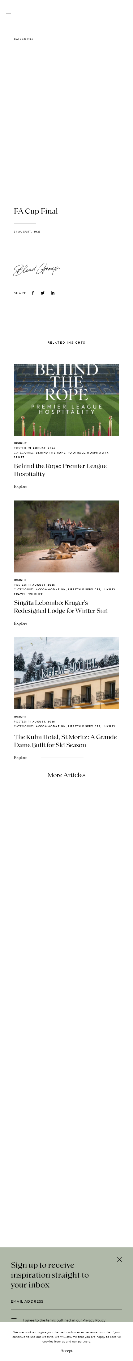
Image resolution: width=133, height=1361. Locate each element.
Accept (66, 1350)
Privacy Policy (94, 1320)
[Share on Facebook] (33, 293)
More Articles (66, 775)
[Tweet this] (43, 293)
